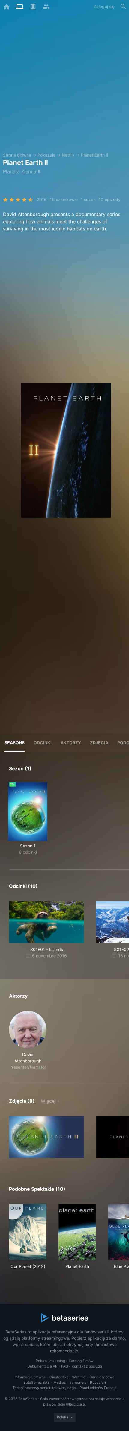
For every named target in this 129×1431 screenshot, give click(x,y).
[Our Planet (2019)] (27, 1232)
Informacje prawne (30, 1377)
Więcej (48, 1101)
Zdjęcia (99, 742)
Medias (59, 1382)
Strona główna (17, 154)
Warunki (79, 1377)
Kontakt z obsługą (87, 1366)
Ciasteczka (59, 1377)
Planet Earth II (94, 154)
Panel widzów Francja (98, 1388)
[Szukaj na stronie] (123, 6)
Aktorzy (71, 742)
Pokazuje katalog (50, 1361)
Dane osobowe (102, 1377)
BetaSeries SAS (36, 1382)
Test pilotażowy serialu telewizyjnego (44, 1388)
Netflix (68, 154)
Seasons (14, 742)
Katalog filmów (81, 1361)
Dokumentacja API (42, 1366)
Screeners (77, 1382)
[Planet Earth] (77, 1232)
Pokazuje (47, 154)
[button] (27, 1040)
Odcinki (43, 742)
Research (98, 1382)
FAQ (64, 1366)
